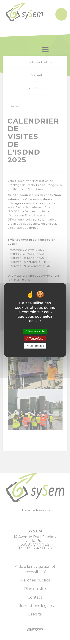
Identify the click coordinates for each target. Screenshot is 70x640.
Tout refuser (36, 338)
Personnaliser (35, 345)
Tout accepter (36, 331)
